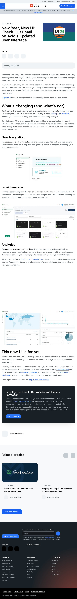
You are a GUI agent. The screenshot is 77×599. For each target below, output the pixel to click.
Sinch (53, 569)
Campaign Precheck (60, 114)
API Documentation (33, 566)
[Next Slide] (73, 455)
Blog (28, 575)
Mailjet (54, 566)
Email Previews (62, 369)
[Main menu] (2, 6)
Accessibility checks (28, 372)
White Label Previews (8, 577)
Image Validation (7, 572)
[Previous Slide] (65, 455)
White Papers (31, 572)
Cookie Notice (18, 592)
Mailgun (54, 563)
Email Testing (6, 569)
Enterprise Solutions (8, 575)
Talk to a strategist (10, 536)
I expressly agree (49, 537)
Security (4, 580)
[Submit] (58, 533)
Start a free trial (13, 416)
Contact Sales (56, 572)
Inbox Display (6, 563)
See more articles (11, 512)
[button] (43, 1)
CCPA (27, 592)
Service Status (31, 569)
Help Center (30, 563)
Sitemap (29, 577)
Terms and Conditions (38, 592)
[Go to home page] (38, 6)
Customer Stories (32, 561)
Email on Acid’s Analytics (31, 259)
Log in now (6, 97)
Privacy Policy (7, 592)
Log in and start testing (39, 379)
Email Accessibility (8, 566)
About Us (55, 561)
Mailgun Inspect (7, 561)
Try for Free (55, 575)
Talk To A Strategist (67, 6)
